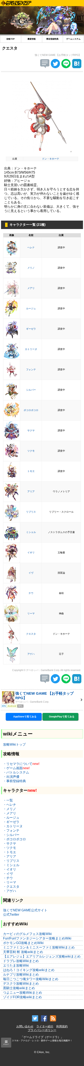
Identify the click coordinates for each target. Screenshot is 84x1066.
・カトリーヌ (13, 826)
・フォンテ (11, 830)
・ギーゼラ (11, 822)
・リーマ (9, 882)
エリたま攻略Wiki (16, 965)
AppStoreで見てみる (24, 716)
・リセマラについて (17, 764)
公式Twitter (11, 914)
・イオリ (9, 869)
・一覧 (8, 800)
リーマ (31, 613)
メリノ (31, 267)
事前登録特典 (52, 39)
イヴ (31, 572)
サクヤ (31, 430)
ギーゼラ (31, 328)
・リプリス (11, 860)
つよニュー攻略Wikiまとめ (22, 992)
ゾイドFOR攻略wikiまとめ (22, 997)
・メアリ (9, 813)
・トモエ (9, 852)
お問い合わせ (24, 1026)
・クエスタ (11, 886)
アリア (31, 491)
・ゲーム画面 (13, 768)
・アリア (9, 856)
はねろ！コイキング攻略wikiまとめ (28, 970)
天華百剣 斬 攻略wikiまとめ (23, 952)
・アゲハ (9, 891)
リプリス (31, 511)
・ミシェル (11, 865)
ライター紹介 (44, 1026)
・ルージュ (11, 817)
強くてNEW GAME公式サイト (25, 910)
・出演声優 (11, 776)
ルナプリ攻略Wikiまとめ (21, 974)
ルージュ (31, 308)
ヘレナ (31, 247)
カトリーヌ (31, 349)
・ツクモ (9, 848)
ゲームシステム (73, 39)
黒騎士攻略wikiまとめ (19, 988)
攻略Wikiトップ (14, 744)
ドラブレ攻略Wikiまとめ (21, 961)
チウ (31, 593)
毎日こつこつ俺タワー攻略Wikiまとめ (30, 979)
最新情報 (32, 39)
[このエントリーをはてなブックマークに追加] (76, 67)
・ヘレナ (9, 804)
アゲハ (31, 654)
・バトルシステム (16, 772)
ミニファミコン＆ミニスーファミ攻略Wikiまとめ (39, 947)
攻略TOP (10, 39)
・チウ (8, 878)
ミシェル (31, 532)
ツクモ (31, 450)
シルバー (31, 389)
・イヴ (8, 873)
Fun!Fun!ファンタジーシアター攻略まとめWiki (37, 938)
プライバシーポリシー (42, 1030)
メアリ (31, 288)
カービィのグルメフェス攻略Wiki (27, 934)
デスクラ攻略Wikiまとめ (21, 983)
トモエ (31, 471)
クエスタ (31, 633)
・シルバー (11, 835)
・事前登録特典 (14, 781)
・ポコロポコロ (14, 839)
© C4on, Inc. (42, 1052)
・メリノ (9, 809)
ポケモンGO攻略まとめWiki (23, 943)
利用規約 (62, 1026)
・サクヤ (9, 843)
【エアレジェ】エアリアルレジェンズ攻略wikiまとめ (42, 956)
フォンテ (31, 369)
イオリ (31, 552)
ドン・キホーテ (50, 158)
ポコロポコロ (31, 410)
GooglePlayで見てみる (61, 716)
